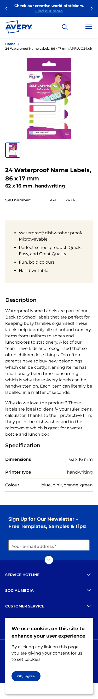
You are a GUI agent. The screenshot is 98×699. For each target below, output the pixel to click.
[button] (12, 150)
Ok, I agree (26, 676)
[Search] (65, 27)
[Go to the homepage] (18, 28)
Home (10, 44)
